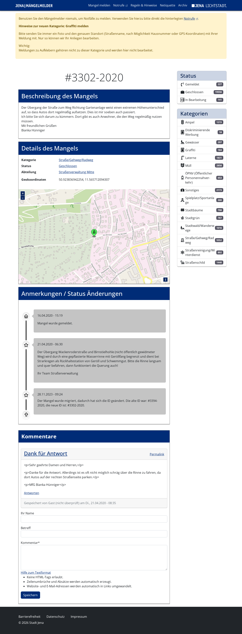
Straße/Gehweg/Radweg (76, 160)
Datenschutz (56, 617)
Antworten (31, 493)
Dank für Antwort (45, 453)
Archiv (182, 5)
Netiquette (167, 5)
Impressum (79, 617)
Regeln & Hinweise (144, 5)
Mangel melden (99, 5)
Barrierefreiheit (29, 617)
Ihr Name (27, 513)
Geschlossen (68, 166)
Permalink (157, 454)
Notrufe (121, 5)
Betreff (26, 528)
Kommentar (29, 543)
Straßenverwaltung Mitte (76, 172)
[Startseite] (36, 5)
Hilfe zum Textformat (36, 572)
